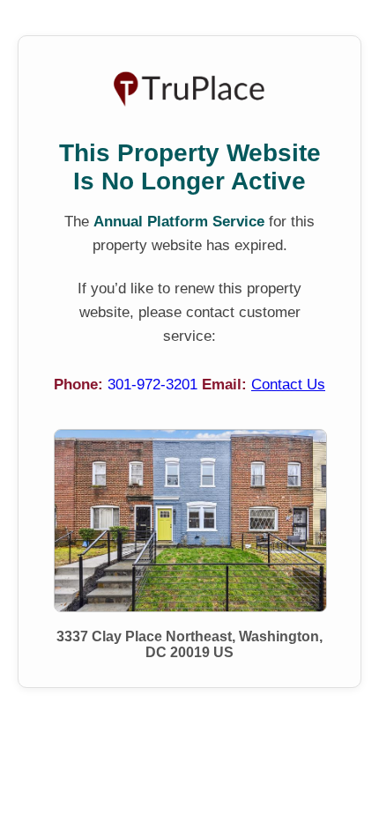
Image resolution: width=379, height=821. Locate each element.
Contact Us (288, 384)
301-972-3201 (155, 384)
